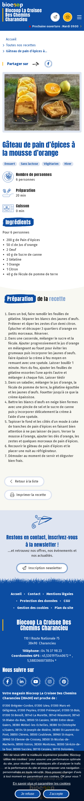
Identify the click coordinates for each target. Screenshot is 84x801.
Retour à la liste (26, 481)
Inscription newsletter (45, 568)
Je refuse (27, 793)
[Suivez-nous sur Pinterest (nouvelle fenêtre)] (64, 682)
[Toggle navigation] (79, 18)
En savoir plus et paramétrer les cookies (42, 783)
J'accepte (56, 793)
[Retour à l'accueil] (12, 5)
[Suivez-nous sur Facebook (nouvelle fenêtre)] (7, 682)
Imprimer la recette (31, 495)
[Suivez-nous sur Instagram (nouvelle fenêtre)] (50, 682)
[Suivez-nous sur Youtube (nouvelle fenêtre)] (36, 682)
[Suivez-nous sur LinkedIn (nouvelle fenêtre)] (22, 682)
